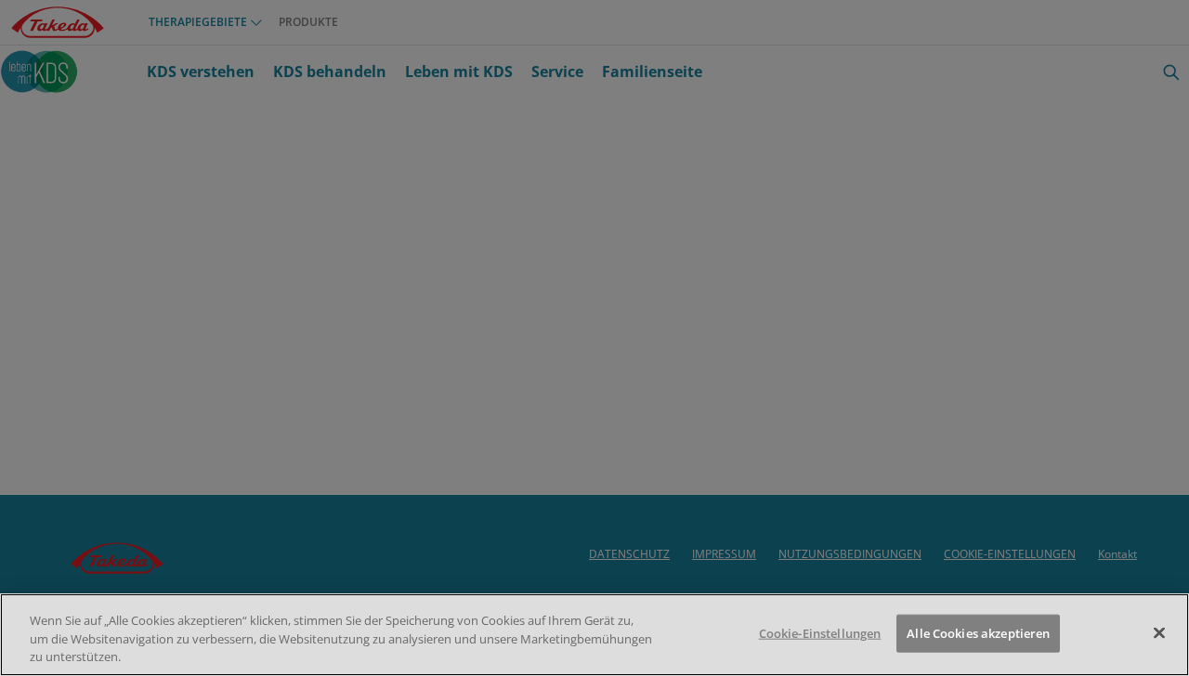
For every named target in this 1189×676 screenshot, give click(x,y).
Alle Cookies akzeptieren (978, 632)
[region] (594, 634)
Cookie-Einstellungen (820, 632)
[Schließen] (1159, 632)
